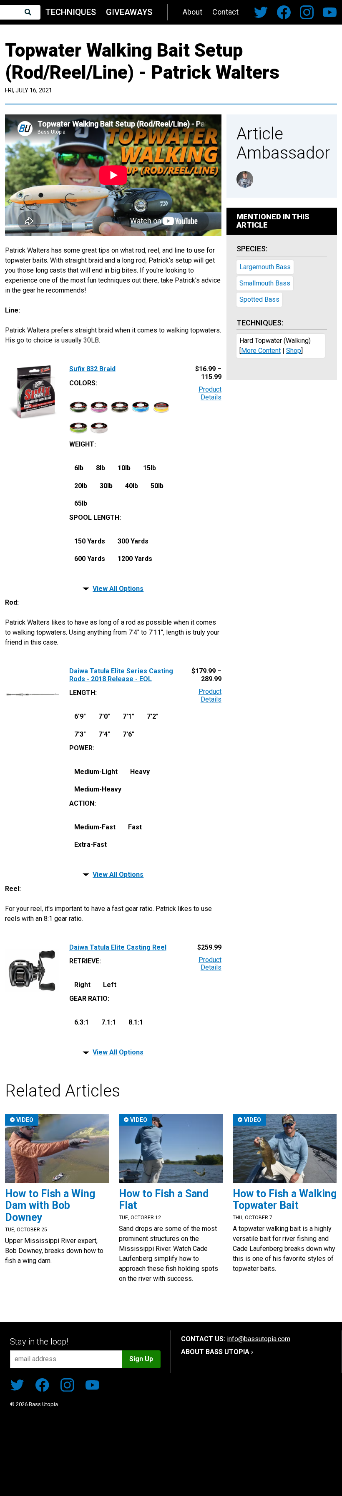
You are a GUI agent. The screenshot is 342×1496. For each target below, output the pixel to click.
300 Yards (133, 541)
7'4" (104, 734)
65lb (80, 503)
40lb (131, 486)
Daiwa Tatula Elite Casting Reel (117, 947)
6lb (78, 468)
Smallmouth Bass (264, 283)
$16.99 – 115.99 (208, 372)
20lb (80, 486)
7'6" (128, 734)
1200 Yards (135, 559)
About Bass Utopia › (217, 1352)
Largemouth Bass (265, 267)
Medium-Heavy (97, 789)
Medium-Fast (95, 827)
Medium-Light (96, 772)
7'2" (152, 716)
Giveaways (129, 12)
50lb (157, 486)
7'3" (80, 734)
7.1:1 (108, 1022)
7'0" (104, 716)
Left (109, 985)
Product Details (210, 393)
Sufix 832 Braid (92, 369)
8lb (100, 468)
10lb (124, 468)
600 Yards (89, 559)
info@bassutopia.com (258, 1339)
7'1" (128, 716)
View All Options (118, 589)
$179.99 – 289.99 (206, 674)
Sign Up (141, 1359)
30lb (106, 486)
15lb (149, 468)
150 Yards (89, 541)
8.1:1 (135, 1022)
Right (82, 985)
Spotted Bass (259, 299)
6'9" (80, 716)
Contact (225, 11)
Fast (135, 827)
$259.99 (209, 947)
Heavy (140, 772)
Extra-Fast (90, 844)
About (192, 11)
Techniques (70, 12)
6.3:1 (81, 1022)
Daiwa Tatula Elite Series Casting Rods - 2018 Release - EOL (121, 674)
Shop (293, 351)
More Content (261, 351)
